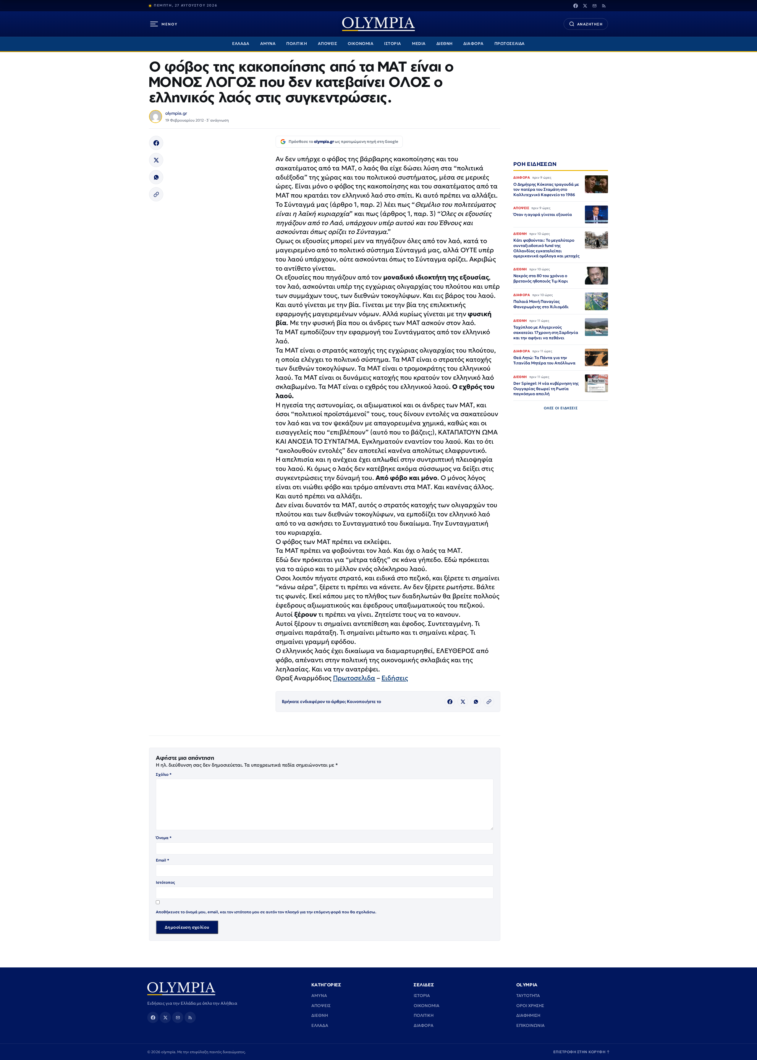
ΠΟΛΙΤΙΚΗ (296, 43)
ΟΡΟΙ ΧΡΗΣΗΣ (530, 1005)
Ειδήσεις (394, 678)
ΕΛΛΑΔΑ (240, 43)
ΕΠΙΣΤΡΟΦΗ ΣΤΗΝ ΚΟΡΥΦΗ (581, 1052)
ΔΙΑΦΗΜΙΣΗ (528, 1015)
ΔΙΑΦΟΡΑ (473, 43)
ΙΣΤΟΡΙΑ (392, 43)
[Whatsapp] (156, 177)
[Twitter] (585, 5)
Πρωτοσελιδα (354, 678)
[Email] (594, 5)
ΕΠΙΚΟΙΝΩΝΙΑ (530, 1025)
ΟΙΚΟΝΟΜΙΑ (360, 43)
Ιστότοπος (165, 882)
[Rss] (604, 5)
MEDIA (419, 43)
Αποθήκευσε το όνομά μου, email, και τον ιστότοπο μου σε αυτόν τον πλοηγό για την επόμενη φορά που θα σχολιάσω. (266, 911)
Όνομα (164, 837)
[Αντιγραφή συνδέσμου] (156, 194)
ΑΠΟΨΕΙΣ (327, 43)
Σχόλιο (164, 774)
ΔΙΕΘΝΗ (444, 43)
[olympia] (378, 24)
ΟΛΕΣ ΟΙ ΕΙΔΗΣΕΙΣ (561, 408)
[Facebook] (575, 5)
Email (162, 860)
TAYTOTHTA (528, 995)
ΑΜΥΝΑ (268, 43)
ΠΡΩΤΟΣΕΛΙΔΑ (509, 43)
